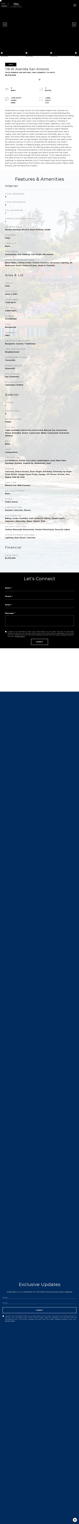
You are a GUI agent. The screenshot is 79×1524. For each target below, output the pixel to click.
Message (9, 613)
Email (7, 605)
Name (8, 588)
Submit (39, 642)
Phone (8, 596)
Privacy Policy (20, 636)
